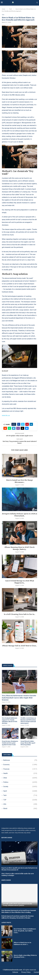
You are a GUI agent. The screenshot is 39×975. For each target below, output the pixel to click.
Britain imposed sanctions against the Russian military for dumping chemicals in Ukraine (17, 917)
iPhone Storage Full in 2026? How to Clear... (19, 646)
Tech (10, 9)
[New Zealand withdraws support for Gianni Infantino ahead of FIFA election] (10, 710)
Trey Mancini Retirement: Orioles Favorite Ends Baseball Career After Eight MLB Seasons (19, 698)
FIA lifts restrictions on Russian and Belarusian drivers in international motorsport (28, 720)
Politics (20, 782)
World (20, 808)
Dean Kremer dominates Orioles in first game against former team (10, 742)
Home (3, 9)
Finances (20, 769)
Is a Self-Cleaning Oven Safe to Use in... (19, 614)
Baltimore (20, 760)
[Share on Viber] (18, 428)
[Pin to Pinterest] (27, 424)
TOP (20, 800)
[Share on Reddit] (5, 428)
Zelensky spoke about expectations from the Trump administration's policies (17, 904)
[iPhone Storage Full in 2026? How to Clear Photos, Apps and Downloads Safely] (19, 631)
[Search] (37, 2)
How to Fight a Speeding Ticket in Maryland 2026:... (25, 956)
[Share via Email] (27, 428)
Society (20, 786)
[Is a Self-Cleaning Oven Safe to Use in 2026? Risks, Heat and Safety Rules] (19, 600)
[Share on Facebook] (18, 424)
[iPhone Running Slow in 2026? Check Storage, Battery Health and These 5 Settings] (19, 533)
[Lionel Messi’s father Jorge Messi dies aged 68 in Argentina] (29, 733)
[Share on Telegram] (14, 428)
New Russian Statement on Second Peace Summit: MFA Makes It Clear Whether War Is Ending (18, 911)
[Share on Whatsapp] (9, 428)
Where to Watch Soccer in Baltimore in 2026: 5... (22, 943)
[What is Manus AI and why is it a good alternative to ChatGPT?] (19, 853)
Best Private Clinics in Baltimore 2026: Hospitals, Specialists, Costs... (25, 930)
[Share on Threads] (22, 428)
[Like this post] (14, 424)
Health (20, 773)
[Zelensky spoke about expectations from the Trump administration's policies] (19, 896)
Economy (20, 764)
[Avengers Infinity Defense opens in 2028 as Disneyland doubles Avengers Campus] (19, 499)
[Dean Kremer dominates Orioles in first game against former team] (10, 733)
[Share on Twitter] (23, 424)
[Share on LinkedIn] (31, 424)
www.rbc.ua (6, 415)
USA (20, 804)
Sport (20, 791)
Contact (36, 972)
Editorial (15, 972)
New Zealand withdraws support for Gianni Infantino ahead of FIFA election (9, 720)
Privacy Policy (26, 972)
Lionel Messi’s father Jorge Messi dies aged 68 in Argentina (28, 742)
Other (20, 778)
